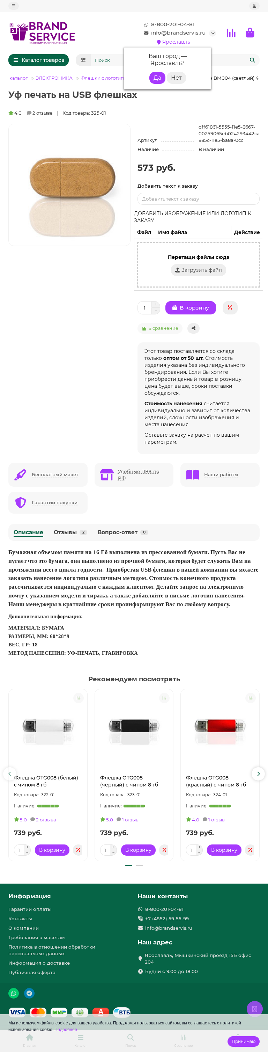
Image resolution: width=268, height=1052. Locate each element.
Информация (29, 896)
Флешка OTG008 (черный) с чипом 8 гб (129, 781)
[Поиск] (252, 60)
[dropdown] (13, 6)
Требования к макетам (36, 937)
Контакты (20, 918)
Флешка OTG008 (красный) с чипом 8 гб (216, 781)
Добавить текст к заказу (167, 186)
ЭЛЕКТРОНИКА (54, 78)
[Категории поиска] (83, 60)
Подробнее (65, 1029)
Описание (28, 532)
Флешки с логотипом (106, 78)
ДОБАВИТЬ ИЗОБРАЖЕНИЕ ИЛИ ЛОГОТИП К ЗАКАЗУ (192, 217)
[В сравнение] (78, 698)
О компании (23, 928)
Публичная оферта (31, 972)
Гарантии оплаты (30, 909)
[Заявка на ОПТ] (230, 307)
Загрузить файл (201, 270)
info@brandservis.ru (178, 32)
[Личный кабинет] (254, 6)
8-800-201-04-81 (173, 24)
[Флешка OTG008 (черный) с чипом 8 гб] (134, 730)
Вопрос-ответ (122, 532)
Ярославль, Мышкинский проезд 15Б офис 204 (198, 958)
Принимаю (243, 1041)
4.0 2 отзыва (33, 113)
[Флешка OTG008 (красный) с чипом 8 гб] (220, 730)
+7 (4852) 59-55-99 (167, 918)
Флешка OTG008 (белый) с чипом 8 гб (46, 781)
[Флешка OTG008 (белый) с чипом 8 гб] (48, 730)
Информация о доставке (39, 963)
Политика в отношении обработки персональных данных (51, 950)
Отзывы (69, 532)
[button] (9, 774)
